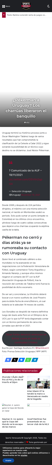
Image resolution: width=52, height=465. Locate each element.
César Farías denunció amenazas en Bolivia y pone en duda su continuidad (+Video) (26, 338)
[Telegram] (34, 360)
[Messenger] (20, 360)
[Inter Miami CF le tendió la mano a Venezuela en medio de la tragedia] (38, 382)
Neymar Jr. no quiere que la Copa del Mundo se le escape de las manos (12, 423)
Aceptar (8, 460)
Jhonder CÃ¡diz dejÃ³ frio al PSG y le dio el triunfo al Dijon (13, 379)
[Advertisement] (26, 45)
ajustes (24, 455)
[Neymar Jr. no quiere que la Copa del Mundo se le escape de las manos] (13, 410)
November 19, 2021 (30, 195)
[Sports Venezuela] (26, 6)
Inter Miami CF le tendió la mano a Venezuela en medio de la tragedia (37, 395)
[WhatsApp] (27, 360)
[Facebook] (7, 360)
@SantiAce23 (42, 348)
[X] (14, 360)
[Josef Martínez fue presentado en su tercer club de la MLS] (38, 410)
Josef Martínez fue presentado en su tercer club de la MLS (38, 421)
